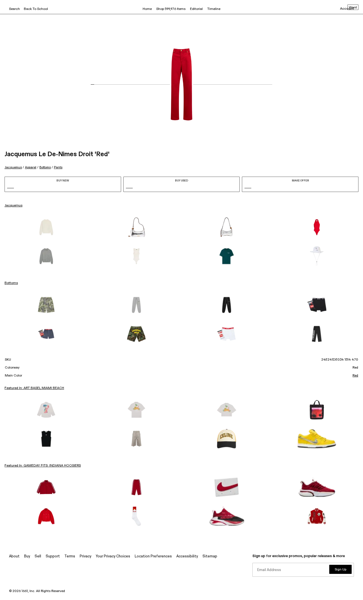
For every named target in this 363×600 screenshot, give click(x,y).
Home (147, 9)
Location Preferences (153, 556)
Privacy (85, 556)
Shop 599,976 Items (170, 9)
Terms (69, 556)
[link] (46, 227)
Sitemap (209, 556)
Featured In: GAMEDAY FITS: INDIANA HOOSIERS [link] (43, 465)
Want (353, 7)
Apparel (30, 167)
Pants (58, 167)
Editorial (196, 9)
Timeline (213, 9)
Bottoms (45, 167)
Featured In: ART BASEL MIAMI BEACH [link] (34, 388)
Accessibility (187, 556)
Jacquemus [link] (13, 205)
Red (355, 375)
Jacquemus (13, 167)
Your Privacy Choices (113, 556)
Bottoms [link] (11, 283)
